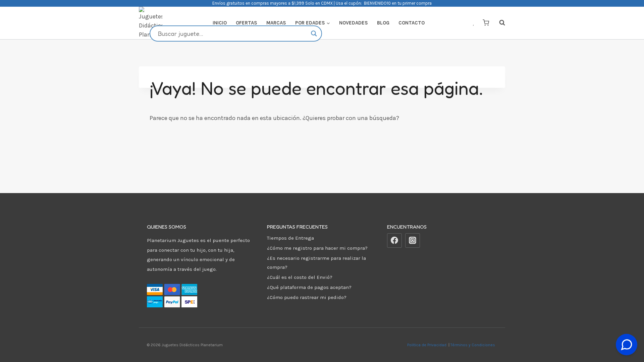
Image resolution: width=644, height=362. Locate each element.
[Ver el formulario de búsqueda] (498, 23)
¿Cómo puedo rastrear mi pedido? (306, 297)
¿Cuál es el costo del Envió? (299, 277)
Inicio (220, 23)
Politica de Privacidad (427, 345)
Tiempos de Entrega (290, 238)
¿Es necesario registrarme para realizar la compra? (316, 262)
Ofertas (246, 23)
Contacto (411, 23)
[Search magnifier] (314, 33)
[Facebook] (394, 240)
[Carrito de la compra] (486, 22)
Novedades (353, 23)
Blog (383, 23)
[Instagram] (412, 240)
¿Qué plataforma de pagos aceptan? (309, 287)
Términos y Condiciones (473, 345)
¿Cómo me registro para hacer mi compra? (317, 248)
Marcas (276, 23)
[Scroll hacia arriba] (627, 328)
